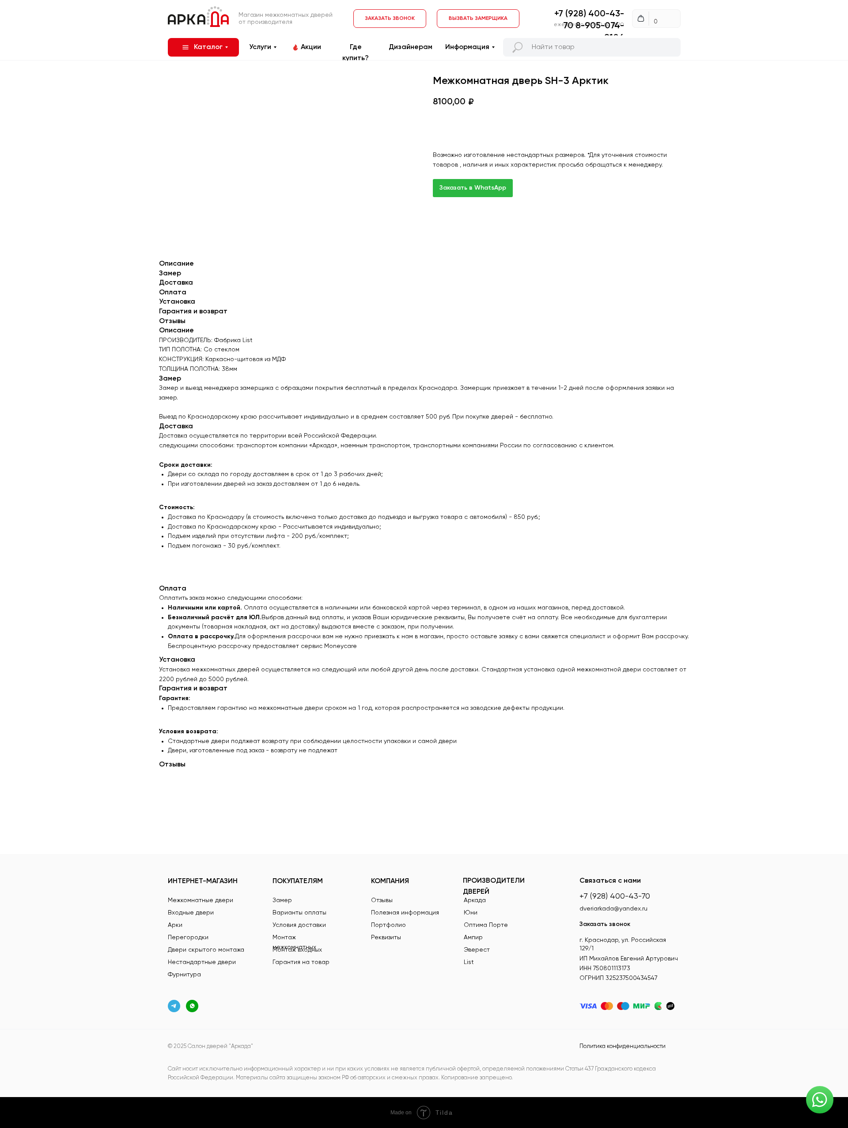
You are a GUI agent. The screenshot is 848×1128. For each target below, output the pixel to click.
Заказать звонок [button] (604, 924)
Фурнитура (184, 975)
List (469, 962)
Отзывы (382, 900)
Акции (311, 47)
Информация (467, 47)
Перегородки (188, 937)
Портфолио (388, 925)
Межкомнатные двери (200, 900)
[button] (478, 18)
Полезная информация (405, 913)
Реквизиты (386, 937)
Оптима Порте (486, 925)
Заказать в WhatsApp (472, 188)
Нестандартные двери (202, 962)
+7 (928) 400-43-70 (614, 896)
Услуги (260, 47)
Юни (470, 913)
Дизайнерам (410, 47)
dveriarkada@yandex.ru (613, 909)
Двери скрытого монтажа (206, 950)
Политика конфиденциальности (622, 1046)
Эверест (477, 950)
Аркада (475, 900)
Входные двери (191, 913)
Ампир (473, 937)
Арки (175, 925)
